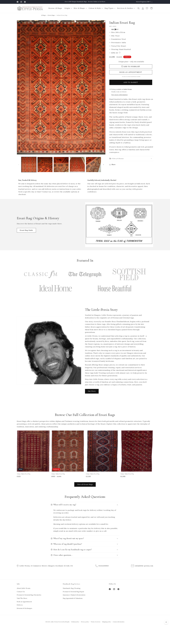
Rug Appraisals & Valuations (73, 598)
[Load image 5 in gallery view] (93, 164)
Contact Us (21, 591)
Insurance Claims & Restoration (74, 595)
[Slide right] (103, 164)
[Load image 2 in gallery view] (45, 164)
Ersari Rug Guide (26, 230)
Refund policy (75, 621)
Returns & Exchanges (24, 608)
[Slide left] (19, 164)
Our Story (92, 391)
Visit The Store (22, 598)
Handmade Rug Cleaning (71, 588)
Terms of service (95, 621)
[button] (68, 8)
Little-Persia (54, 621)
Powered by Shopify (64, 621)
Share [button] (114, 164)
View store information (119, 95)
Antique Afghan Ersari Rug (23, 474)
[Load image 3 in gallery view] (61, 164)
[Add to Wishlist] (47, 433)
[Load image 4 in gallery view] (77, 164)
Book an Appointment (24, 602)
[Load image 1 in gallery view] (28, 164)
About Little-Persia (23, 588)
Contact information (118, 621)
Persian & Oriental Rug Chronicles (29, 595)
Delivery (20, 605)
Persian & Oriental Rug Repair (73, 591)
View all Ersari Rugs (85, 484)
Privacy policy (85, 621)
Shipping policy (106, 621)
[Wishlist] (147, 8)
